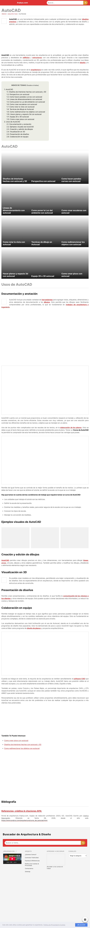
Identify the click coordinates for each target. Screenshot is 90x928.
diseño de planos (34, 628)
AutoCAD (8, 89)
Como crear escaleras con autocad (22, 104)
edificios (26, 58)
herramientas (47, 300)
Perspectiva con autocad (18, 94)
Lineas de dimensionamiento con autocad (24, 99)
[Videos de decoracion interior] (12, 871)
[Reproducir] (5, 862)
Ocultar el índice (32, 85)
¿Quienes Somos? (30, 854)
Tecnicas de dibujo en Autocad (20, 109)
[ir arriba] (73, 917)
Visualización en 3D (16, 132)
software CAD (79, 679)
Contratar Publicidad (32, 857)
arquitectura (36, 70)
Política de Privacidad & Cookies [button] (54, 925)
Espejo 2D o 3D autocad (18, 117)
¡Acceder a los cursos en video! (55, 867)
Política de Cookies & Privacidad (32, 864)
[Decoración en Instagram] (12, 899)
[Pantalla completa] (20, 862)
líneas (85, 560)
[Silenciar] (18, 862)
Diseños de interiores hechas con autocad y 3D (26, 92)
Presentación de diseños (18, 134)
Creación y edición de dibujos (20, 129)
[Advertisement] (45, 40)
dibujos (47, 302)
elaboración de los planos (71, 428)
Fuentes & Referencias (32, 860)
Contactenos (29, 868)
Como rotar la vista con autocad (20, 107)
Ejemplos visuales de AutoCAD (20, 127)
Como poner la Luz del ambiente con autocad (26, 102)
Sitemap (27, 871)
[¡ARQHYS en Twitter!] (12, 912)
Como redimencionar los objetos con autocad (26, 112)
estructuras (37, 58)
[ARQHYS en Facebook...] (12, 885)
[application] (12, 859)
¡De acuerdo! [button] (81, 925)
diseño (82, 63)
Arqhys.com (22, 3)
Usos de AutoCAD (12, 122)
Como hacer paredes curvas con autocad (24, 97)
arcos (3, 563)
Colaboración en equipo (17, 137)
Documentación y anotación (19, 124)
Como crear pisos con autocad (20, 119)
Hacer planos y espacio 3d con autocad (24, 114)
